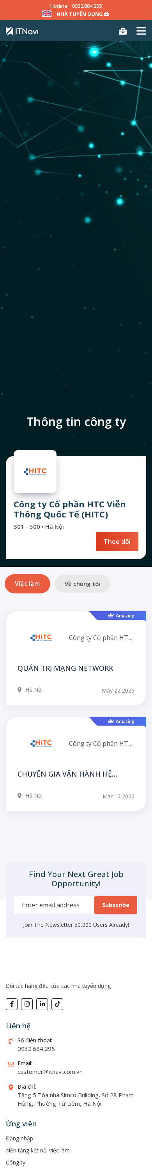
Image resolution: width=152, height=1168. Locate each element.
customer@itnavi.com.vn (50, 1071)
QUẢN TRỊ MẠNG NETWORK (65, 668)
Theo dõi (117, 541)
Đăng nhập (19, 1138)
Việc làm (27, 583)
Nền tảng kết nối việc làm (38, 1150)
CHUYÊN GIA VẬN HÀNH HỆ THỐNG (65, 774)
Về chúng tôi (83, 584)
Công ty (15, 1162)
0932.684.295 (87, 5)
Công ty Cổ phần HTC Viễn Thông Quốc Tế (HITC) (100, 637)
